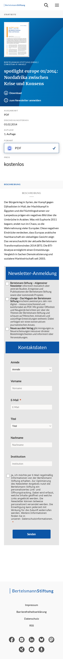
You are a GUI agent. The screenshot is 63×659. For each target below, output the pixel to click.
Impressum (31, 604)
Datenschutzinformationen (37, 518)
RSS (31, 625)
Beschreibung (12, 184)
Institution (18, 456)
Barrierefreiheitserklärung (31, 611)
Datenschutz (31, 618)
